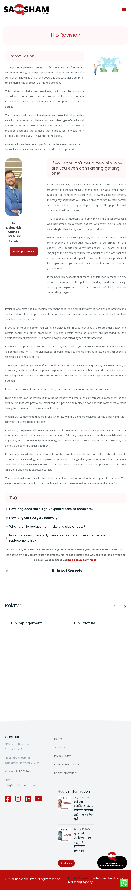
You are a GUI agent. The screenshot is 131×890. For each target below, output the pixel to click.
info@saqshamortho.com (21, 785)
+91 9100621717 (22, 771)
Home (58, 738)
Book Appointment (23, 251)
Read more (66, 863)
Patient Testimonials (66, 764)
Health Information (66, 773)
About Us (60, 747)
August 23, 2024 (82, 829)
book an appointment (82, 559)
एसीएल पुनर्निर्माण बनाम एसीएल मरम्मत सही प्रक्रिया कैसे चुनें (84, 810)
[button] (123, 606)
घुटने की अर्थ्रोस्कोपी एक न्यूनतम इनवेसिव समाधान (83, 842)
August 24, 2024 (82, 797)
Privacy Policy (62, 756)
